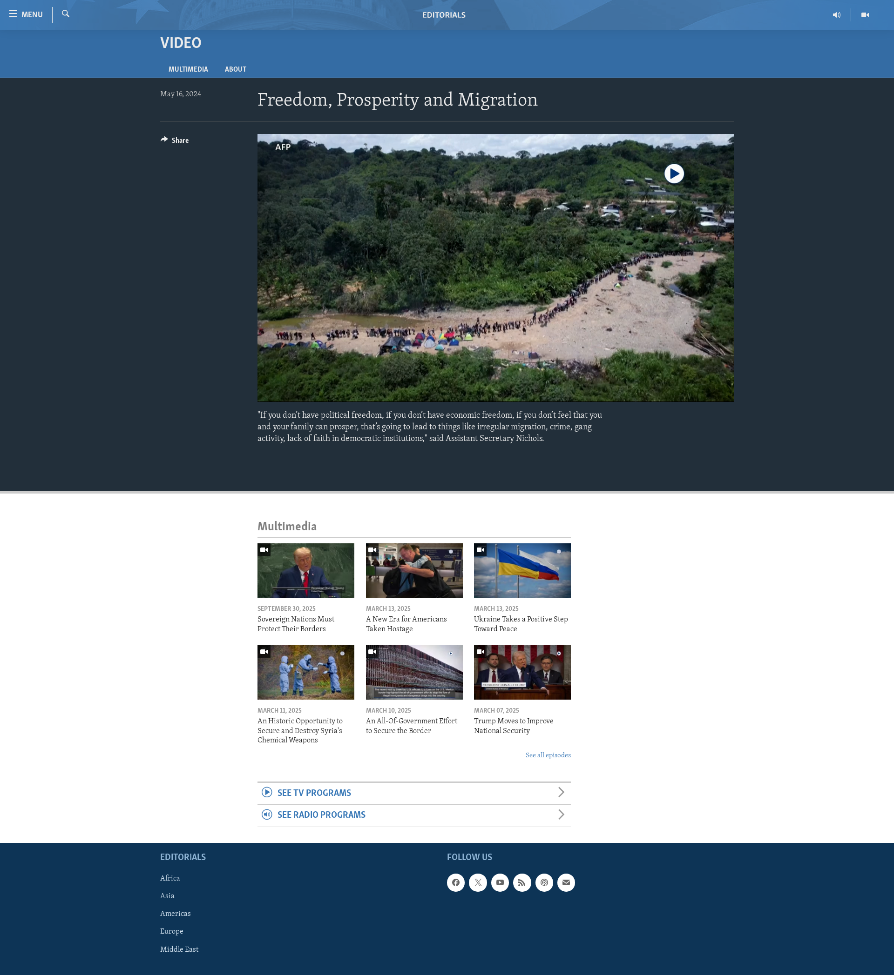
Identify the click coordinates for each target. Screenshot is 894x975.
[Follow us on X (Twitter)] (478, 882)
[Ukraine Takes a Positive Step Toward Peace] (522, 570)
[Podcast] (544, 882)
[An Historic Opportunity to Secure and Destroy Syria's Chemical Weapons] (305, 672)
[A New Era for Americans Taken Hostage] (414, 570)
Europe (171, 931)
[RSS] (522, 882)
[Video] (865, 14)
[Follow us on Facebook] (456, 882)
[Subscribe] (566, 882)
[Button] (175, 143)
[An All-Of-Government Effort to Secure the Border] (414, 672)
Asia (167, 896)
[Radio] (837, 14)
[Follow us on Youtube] (500, 882)
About (235, 69)
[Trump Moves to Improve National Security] (522, 672)
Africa (170, 878)
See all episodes (548, 755)
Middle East (179, 949)
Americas (175, 914)
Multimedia (188, 69)
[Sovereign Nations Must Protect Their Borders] (305, 570)
